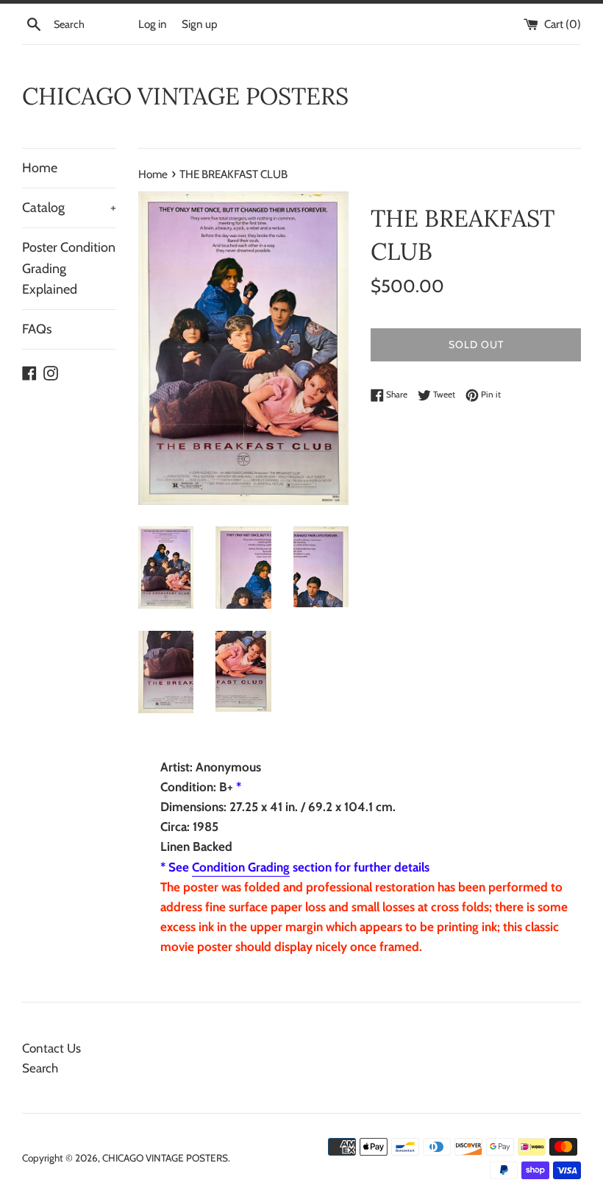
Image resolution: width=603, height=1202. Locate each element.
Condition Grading (241, 867)
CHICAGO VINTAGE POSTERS (185, 96)
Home (39, 168)
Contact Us (51, 1048)
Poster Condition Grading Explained (68, 268)
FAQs (36, 329)
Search (40, 1068)
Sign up (200, 24)
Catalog (69, 207)
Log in (152, 24)
